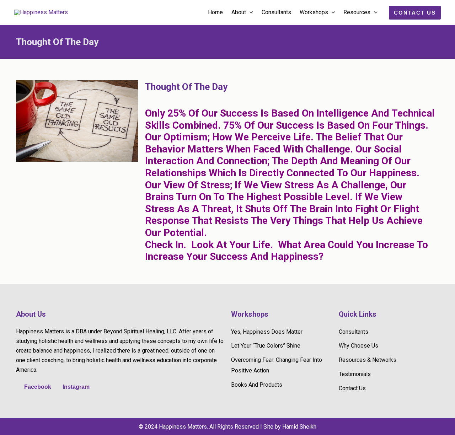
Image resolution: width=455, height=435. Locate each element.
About (238, 12)
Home (215, 12)
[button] (249, 12)
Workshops (314, 12)
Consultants (276, 12)
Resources (356, 12)
